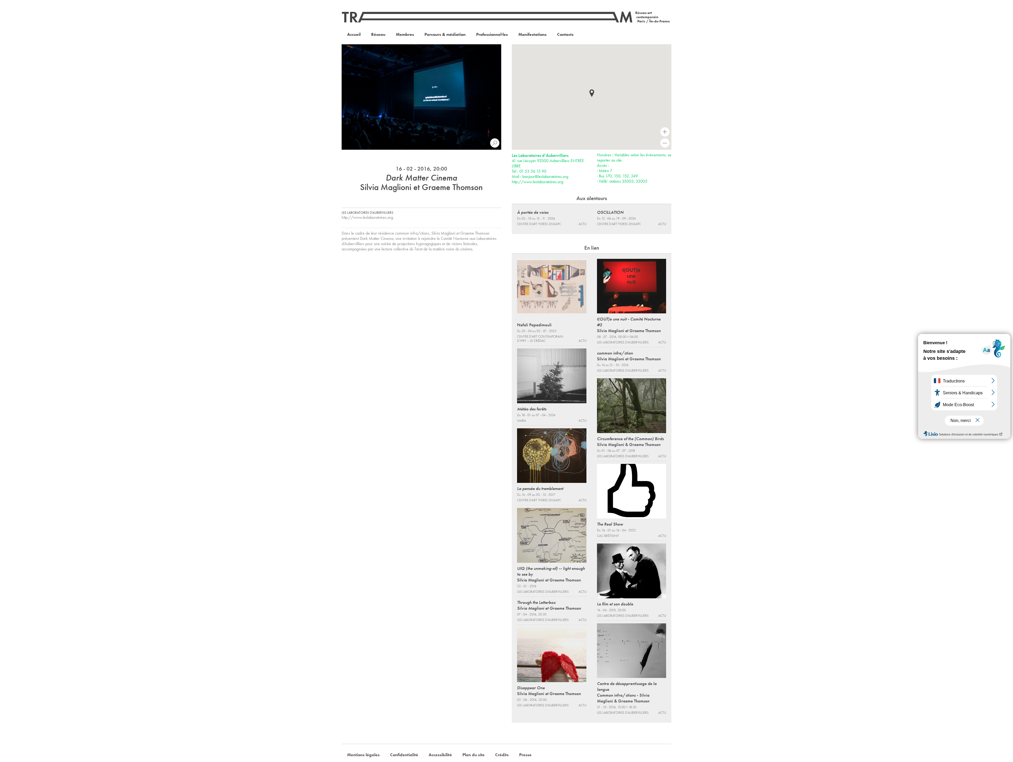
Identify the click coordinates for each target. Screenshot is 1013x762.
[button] (591, 93)
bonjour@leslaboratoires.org (545, 176)
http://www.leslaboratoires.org (367, 217)
